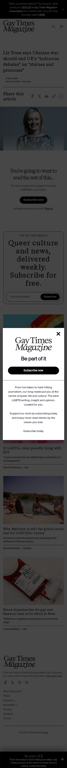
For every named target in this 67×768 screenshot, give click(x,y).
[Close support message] (58, 334)
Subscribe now (33, 370)
